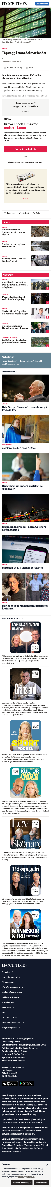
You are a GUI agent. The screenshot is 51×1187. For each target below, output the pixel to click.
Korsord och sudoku (11, 977)
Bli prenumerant (9, 982)
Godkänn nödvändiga (21, 1183)
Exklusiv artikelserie (10, 997)
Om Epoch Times (9, 1017)
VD (3, 1012)
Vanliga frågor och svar (12, 992)
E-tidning (6, 972)
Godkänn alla (41, 1183)
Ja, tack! (25, 199)
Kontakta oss (8, 1002)
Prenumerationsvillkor (11, 1022)
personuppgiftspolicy (26, 1177)
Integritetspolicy (9, 1027)
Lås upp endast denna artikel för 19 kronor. (25, 162)
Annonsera (6, 1007)
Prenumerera (42, 4)
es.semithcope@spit (10, 364)
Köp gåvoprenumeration (12, 987)
